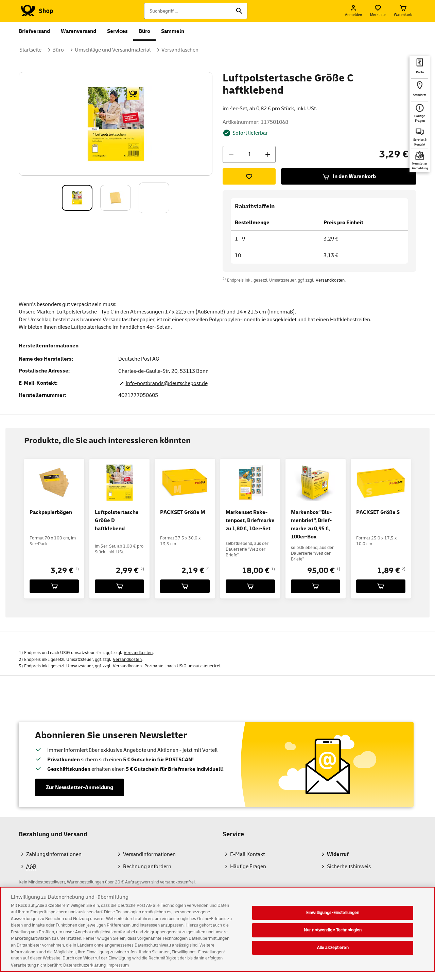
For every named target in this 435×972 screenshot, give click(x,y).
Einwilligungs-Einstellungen (333, 912)
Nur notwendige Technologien (333, 930)
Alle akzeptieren (333, 947)
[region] (217, 929)
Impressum (118, 965)
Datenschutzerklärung (84, 965)
